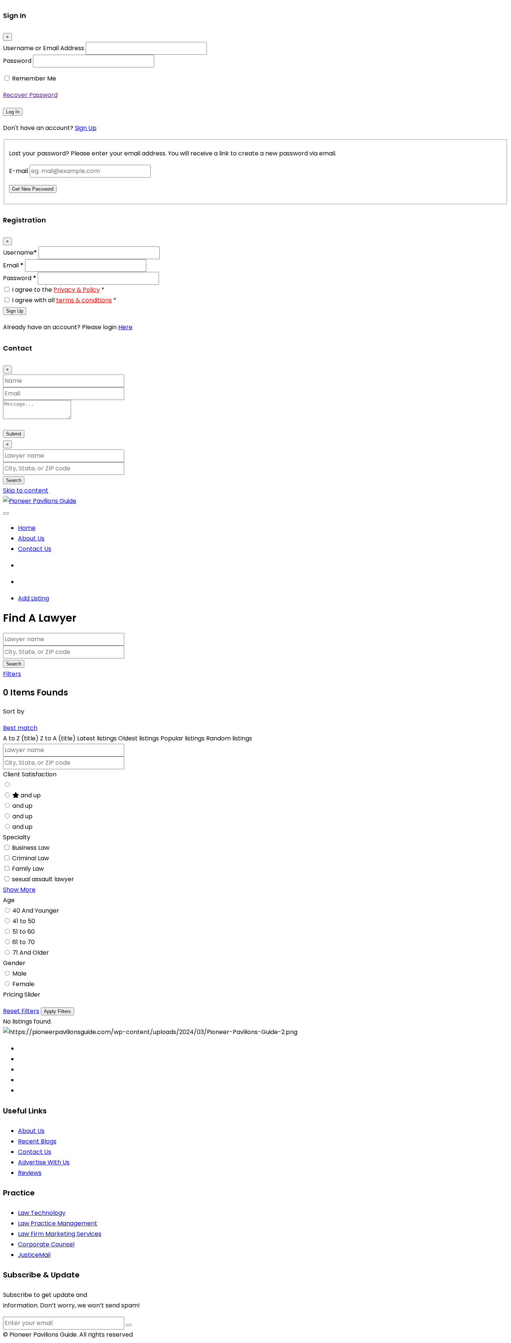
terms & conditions (84, 300)
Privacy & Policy (76, 289)
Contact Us (34, 549)
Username (20, 252)
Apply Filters (57, 1011)
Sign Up (86, 128)
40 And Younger (35, 910)
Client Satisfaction (29, 774)
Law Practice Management (57, 1223)
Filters (12, 674)
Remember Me (34, 78)
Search (13, 480)
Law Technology (41, 1213)
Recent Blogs (37, 1141)
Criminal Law (30, 858)
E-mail (18, 171)
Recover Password (30, 95)
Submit (13, 434)
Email (13, 265)
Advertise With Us (44, 1162)
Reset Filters (21, 1011)
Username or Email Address (43, 48)
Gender (14, 963)
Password (17, 61)
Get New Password (32, 189)
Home (27, 528)
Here (125, 327)
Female (23, 984)
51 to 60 (23, 931)
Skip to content (25, 490)
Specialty (16, 837)
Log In (12, 112)
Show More (19, 889)
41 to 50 (23, 921)
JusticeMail (34, 1254)
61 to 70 (23, 942)
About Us (31, 538)
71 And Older (30, 952)
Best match (20, 728)
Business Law (30, 847)
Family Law (28, 868)
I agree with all (64, 300)
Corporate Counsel (46, 1244)
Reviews (30, 1172)
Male (19, 973)
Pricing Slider (21, 994)
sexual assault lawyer (43, 879)
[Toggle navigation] (6, 513)
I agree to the (58, 289)
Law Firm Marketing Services (59, 1234)
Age (9, 900)
